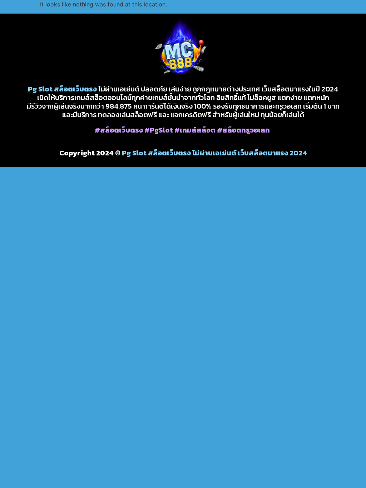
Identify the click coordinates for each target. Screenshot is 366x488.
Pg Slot (40, 89)
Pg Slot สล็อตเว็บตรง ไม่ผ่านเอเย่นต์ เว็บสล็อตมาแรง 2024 (214, 153)
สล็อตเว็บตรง (75, 89)
